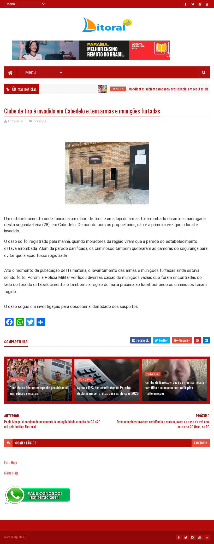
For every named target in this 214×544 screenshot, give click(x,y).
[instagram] (200, 4)
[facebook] (186, 4)
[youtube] (207, 4)
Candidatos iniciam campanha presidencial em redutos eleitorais (166, 88)
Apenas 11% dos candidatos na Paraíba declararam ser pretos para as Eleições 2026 (108, 390)
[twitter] (193, 4)
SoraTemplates (14, 537)
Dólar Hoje (11, 473)
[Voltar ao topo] (207, 537)
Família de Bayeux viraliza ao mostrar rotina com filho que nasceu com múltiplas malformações (174, 387)
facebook (200, 442)
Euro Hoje (10, 462)
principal (111, 89)
